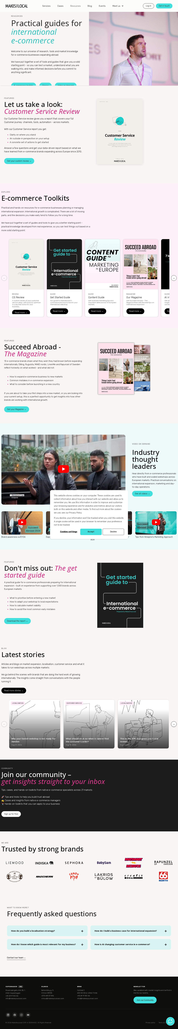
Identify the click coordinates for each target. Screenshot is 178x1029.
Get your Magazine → (16, 409)
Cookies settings (68, 532)
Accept (91, 532)
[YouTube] (28, 1014)
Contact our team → (16, 958)
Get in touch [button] (164, 6)
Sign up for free (11, 814)
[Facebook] (14, 1014)
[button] (3, 1025)
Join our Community (145, 1000)
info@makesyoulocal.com (16, 998)
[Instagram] (21, 1014)
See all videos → (142, 493)
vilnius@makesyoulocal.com (52, 998)
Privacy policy (150, 1023)
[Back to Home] (17, 6)
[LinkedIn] (8, 1014)
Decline (113, 532)
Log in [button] (148, 6)
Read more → (21, 312)
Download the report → (17, 621)
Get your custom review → (19, 161)
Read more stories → (13, 690)
